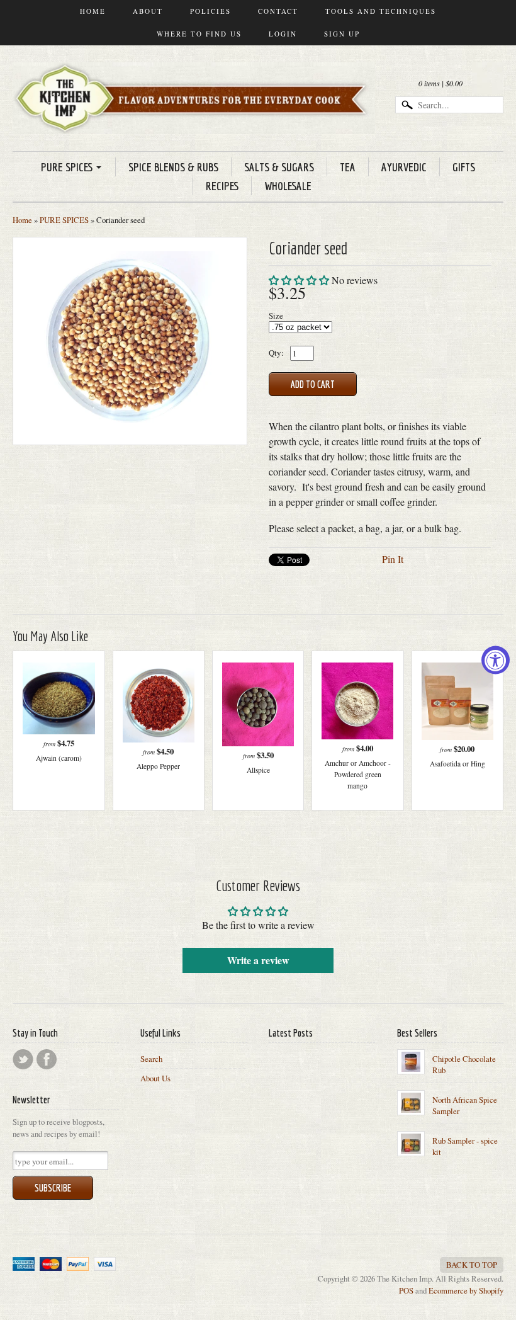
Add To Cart (313, 384)
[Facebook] (46, 1059)
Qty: (276, 352)
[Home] (194, 115)
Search (151, 1058)
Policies (210, 11)
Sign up (342, 33)
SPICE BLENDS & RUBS (173, 167)
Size (276, 315)
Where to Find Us (199, 33)
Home (93, 11)
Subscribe (53, 1187)
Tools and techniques (380, 11)
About (148, 11)
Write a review (258, 960)
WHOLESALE (287, 186)
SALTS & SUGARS (279, 167)
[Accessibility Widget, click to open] (495, 660)
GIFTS (463, 167)
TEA (348, 167)
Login (283, 33)
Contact (278, 11)
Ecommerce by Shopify (466, 1290)
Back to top (471, 1264)
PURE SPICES (67, 167)
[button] (299, 280)
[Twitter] (23, 1059)
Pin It (392, 559)
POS (406, 1290)
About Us (155, 1078)
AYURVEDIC (404, 167)
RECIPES (222, 186)
